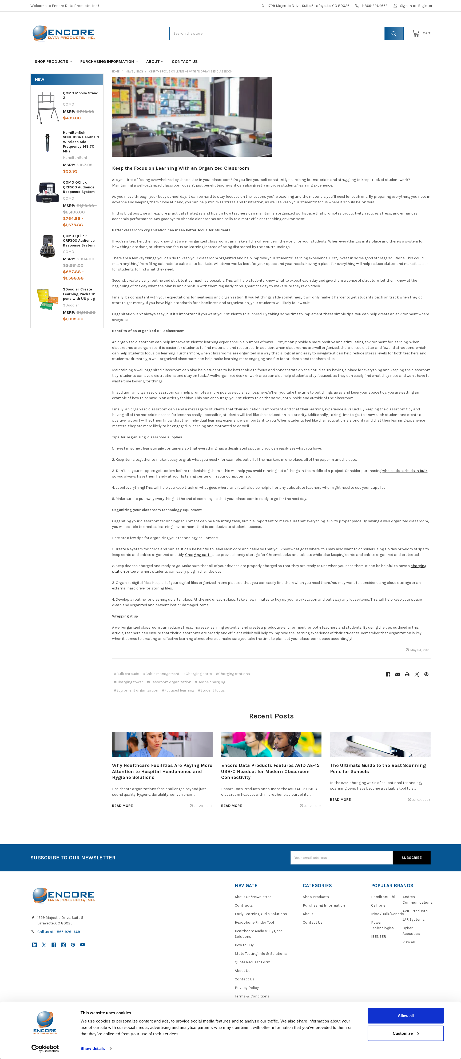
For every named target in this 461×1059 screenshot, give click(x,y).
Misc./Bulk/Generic (387, 914)
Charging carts (198, 554)
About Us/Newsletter (253, 897)
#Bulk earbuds (126, 674)
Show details (93, 1048)
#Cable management (161, 674)
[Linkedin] (34, 945)
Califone (378, 905)
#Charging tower (128, 682)
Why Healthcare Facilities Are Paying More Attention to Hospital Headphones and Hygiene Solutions (162, 771)
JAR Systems (414, 919)
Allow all (406, 1015)
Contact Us (185, 61)
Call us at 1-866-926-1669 (58, 931)
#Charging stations (233, 674)
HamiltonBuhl (383, 897)
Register (425, 5)
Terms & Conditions (252, 996)
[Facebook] (388, 674)
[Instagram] (63, 945)
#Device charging (210, 682)
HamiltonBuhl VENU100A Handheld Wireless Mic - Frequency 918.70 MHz (81, 141)
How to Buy (244, 945)
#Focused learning (178, 690)
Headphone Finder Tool (254, 922)
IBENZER (378, 936)
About (153, 61)
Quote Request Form (252, 962)
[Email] (398, 674)
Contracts (244, 905)
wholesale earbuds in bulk (404, 470)
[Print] (407, 674)
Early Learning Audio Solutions (261, 914)
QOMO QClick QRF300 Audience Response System (79, 241)
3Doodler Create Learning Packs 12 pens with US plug (79, 294)
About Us (243, 970)
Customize (403, 1033)
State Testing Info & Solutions (261, 953)
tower (135, 571)
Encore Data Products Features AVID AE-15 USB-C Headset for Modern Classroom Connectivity (270, 771)
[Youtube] (82, 945)
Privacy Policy (247, 987)
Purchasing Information (107, 61)
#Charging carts (197, 674)
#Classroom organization (169, 682)
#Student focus (211, 690)
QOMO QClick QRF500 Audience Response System (79, 187)
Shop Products (51, 61)
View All (409, 942)
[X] (417, 674)
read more (122, 805)
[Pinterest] (426, 674)
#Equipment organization (136, 690)
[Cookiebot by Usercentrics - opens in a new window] (45, 1049)
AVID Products (415, 911)
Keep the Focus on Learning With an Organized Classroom (180, 168)
